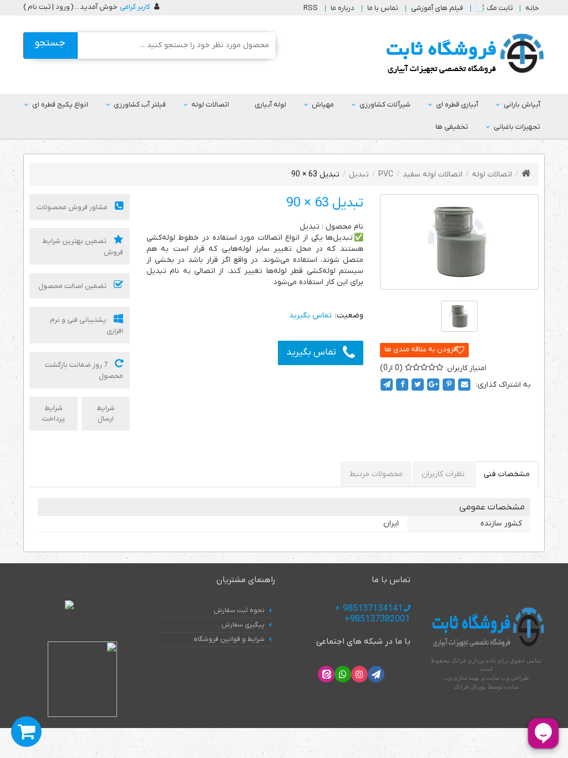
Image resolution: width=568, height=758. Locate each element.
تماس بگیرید (311, 352)
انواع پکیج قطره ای (60, 104)
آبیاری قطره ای (457, 104)
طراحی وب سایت (507, 677)
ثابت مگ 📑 (494, 8)
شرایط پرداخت (53, 413)
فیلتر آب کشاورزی (140, 104)
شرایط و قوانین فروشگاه (229, 639)
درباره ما (342, 8)
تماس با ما (382, 8)
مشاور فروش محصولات (73, 207)
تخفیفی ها (451, 127)
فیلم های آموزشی (437, 8)
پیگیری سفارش (243, 624)
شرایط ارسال (106, 413)
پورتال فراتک (469, 686)
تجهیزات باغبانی (517, 127)
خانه (532, 8)
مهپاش (323, 104)
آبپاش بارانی (522, 104)
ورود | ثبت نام (49, 7)
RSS (310, 8)
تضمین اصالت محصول (73, 286)
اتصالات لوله (210, 104)
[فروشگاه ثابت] (462, 54)
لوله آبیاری (270, 104)
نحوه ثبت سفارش (239, 610)
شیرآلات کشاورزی (384, 104)
